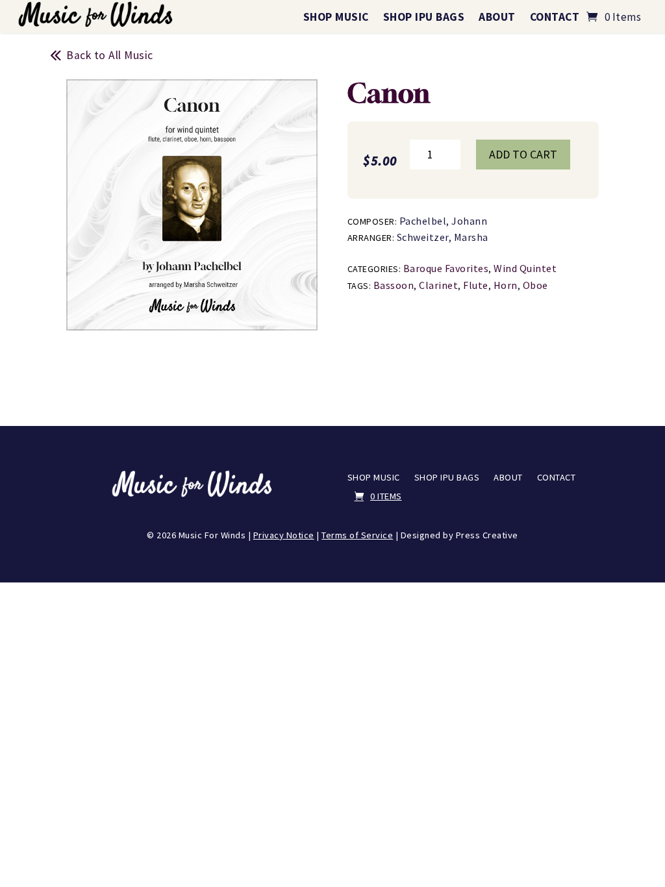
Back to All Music (109, 55)
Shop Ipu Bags (424, 17)
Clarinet (438, 285)
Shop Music (336, 17)
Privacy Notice (283, 535)
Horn (506, 285)
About (497, 17)
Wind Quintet (525, 268)
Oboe (535, 285)
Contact (555, 17)
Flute (475, 285)
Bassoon (393, 285)
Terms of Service (357, 535)
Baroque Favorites (446, 268)
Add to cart (523, 154)
